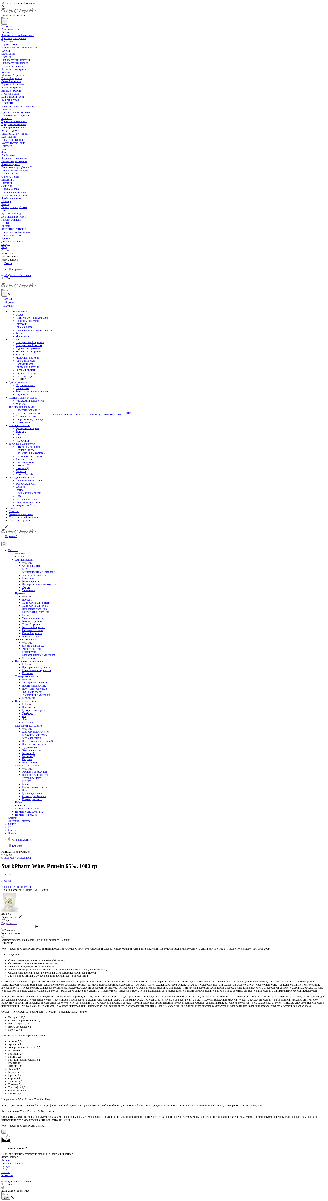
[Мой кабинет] (2, 540)
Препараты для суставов (36, 667)
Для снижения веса (33, 645)
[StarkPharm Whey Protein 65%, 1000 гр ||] (9, 910)
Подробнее (30, 3)
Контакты (7, 1175)
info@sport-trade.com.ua (17, 275)
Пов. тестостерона (32, 707)
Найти (6, 1198)
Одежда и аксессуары (34, 771)
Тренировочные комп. (35, 682)
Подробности (9, 923)
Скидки (5, 1166)
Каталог (19, 556)
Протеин (27, 599)
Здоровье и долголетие (35, 731)
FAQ (4, 1169)
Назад (21, 553)
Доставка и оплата (12, 1163)
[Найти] (4, 22)
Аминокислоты (31, 565)
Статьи (5, 1172)
